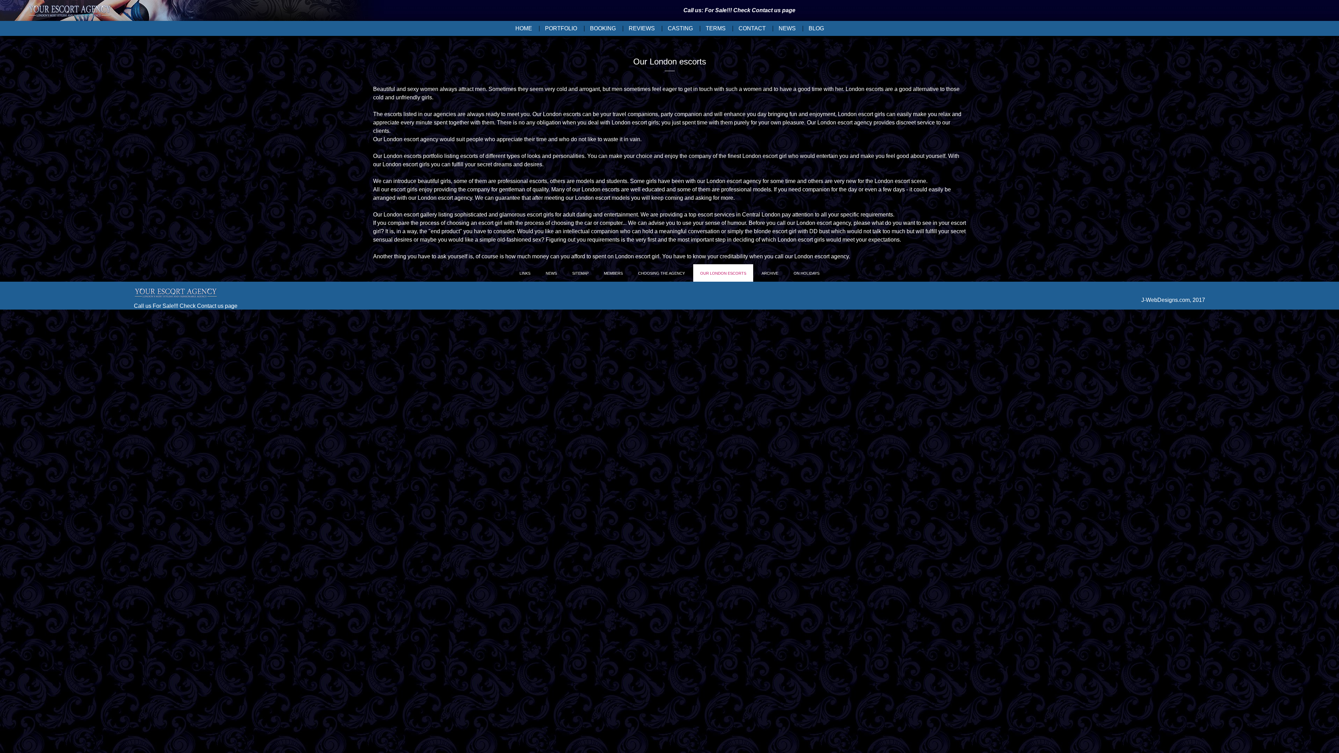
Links (525, 273)
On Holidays (806, 273)
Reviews (642, 28)
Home (523, 28)
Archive (770, 273)
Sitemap (580, 273)
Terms (716, 28)
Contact (752, 28)
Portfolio (561, 28)
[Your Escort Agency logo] (70, 12)
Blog (816, 28)
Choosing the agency (661, 273)
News (787, 28)
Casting (680, 28)
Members (613, 273)
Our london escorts (723, 273)
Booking (603, 28)
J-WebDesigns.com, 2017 (1173, 300)
